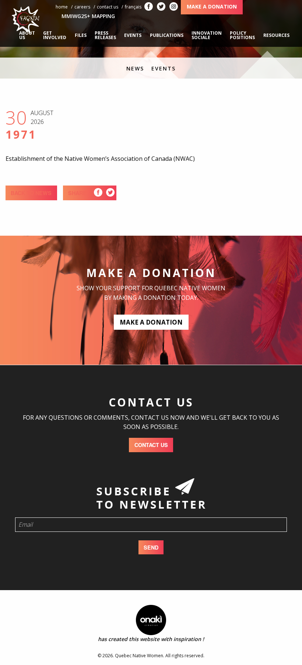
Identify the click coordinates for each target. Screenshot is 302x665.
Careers (82, 7)
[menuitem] (27, 35)
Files (81, 35)
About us (27, 35)
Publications (166, 35)
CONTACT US (151, 444)
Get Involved (54, 35)
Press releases (105, 35)
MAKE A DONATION (151, 322)
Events (132, 35)
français (133, 7)
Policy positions (242, 35)
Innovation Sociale (207, 35)
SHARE (77, 193)
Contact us (107, 7)
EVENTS (163, 68)
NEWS (135, 68)
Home (62, 7)
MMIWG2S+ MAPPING (88, 16)
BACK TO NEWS (31, 193)
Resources (276, 35)
